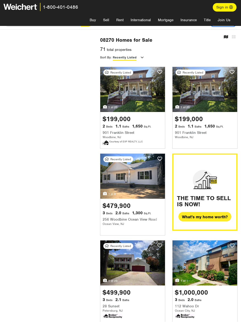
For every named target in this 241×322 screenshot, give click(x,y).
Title (207, 20)
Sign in (222, 7)
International (141, 20)
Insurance (189, 20)
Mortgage (165, 20)
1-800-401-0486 (60, 7)
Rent (120, 20)
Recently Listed (125, 57)
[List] (233, 37)
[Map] (226, 37)
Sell (106, 20)
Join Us (224, 20)
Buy (93, 20)
